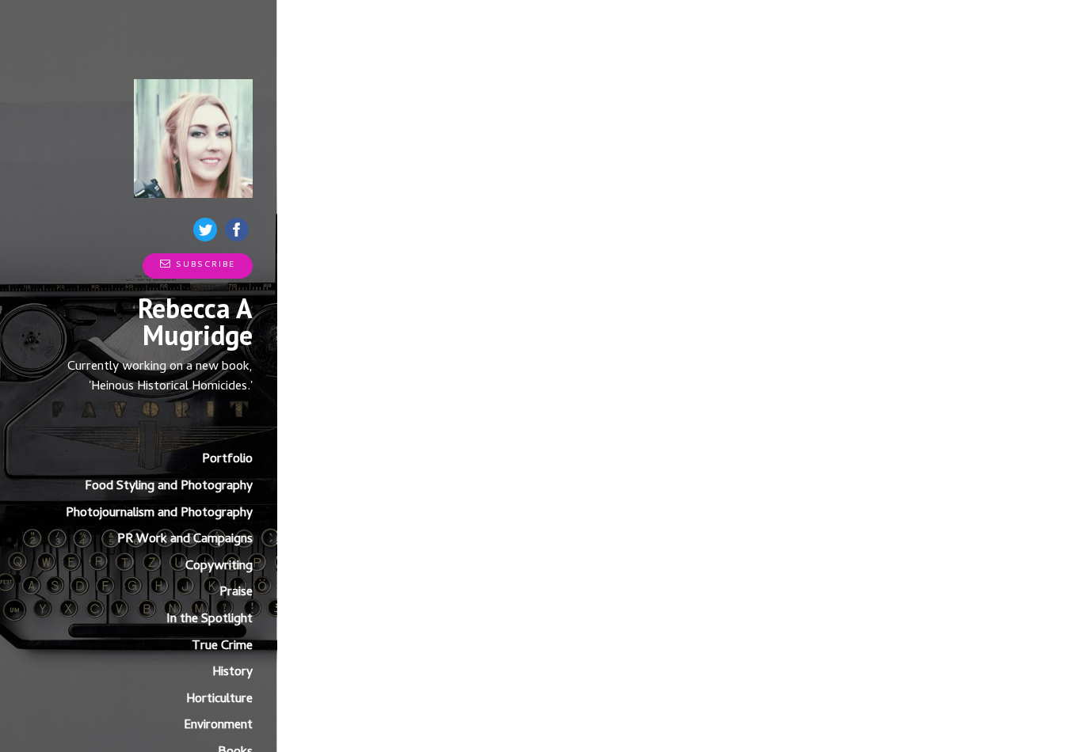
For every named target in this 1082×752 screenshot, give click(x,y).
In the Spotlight (209, 620)
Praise (236, 593)
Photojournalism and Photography (159, 513)
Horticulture (219, 699)
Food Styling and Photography (169, 487)
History (232, 673)
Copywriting (219, 566)
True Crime (222, 646)
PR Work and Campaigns (185, 540)
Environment (218, 726)
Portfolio (227, 460)
